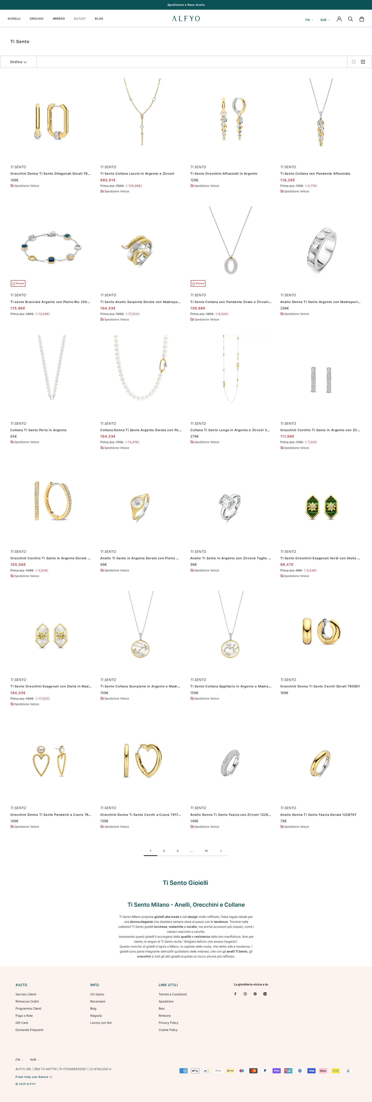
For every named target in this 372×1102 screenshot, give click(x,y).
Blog (93, 1008)
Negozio (96, 1015)
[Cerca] (350, 18)
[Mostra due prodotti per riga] (354, 62)
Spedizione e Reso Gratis (186, 4)
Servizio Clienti (26, 994)
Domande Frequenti (29, 1030)
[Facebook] (235, 993)
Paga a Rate (24, 1015)
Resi (161, 1008)
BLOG (99, 18)
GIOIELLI (14, 18)
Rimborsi (165, 1015)
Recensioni (97, 1001)
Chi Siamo (97, 994)
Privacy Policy (168, 1022)
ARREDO (59, 18)
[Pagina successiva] (221, 851)
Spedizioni (166, 1001)
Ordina (16, 62)
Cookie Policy (168, 1030)
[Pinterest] (255, 993)
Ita (307, 20)
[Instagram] (245, 993)
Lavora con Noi (101, 1022)
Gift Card (22, 1022)
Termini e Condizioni (173, 994)
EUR (323, 20)
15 (206, 850)
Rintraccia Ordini (27, 1001)
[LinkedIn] (265, 993)
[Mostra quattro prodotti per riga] (363, 62)
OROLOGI (36, 18)
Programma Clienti (28, 1008)
